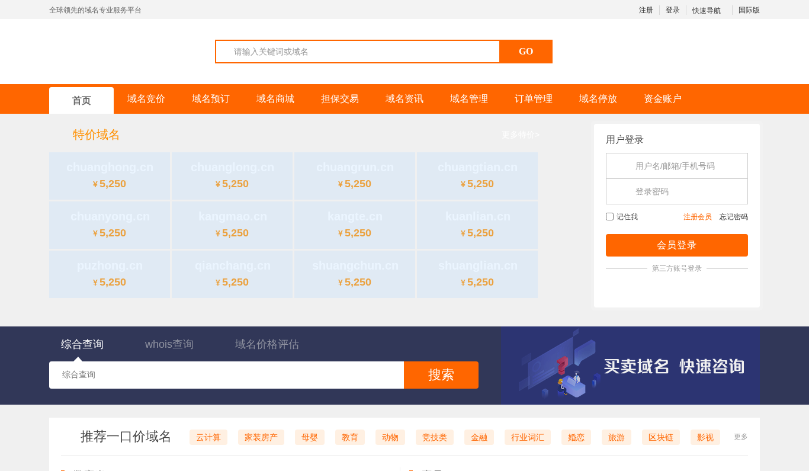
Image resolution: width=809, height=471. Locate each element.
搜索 (441, 374)
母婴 (309, 437)
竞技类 (434, 437)
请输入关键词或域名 (271, 51)
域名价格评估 (267, 344)
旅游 (616, 437)
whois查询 (169, 344)
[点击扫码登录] (677, 290)
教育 (350, 437)
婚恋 (576, 437)
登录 (673, 10)
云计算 (208, 437)
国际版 (749, 10)
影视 (705, 437)
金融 (479, 437)
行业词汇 (527, 437)
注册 (646, 10)
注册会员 (697, 217)
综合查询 (82, 344)
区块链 (661, 437)
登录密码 (652, 191)
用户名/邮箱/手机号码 (675, 166)
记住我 (627, 217)
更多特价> (521, 134)
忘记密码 (734, 217)
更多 (741, 436)
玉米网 (107, 51)
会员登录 (677, 245)
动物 (390, 437)
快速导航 (707, 11)
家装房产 (261, 437)
